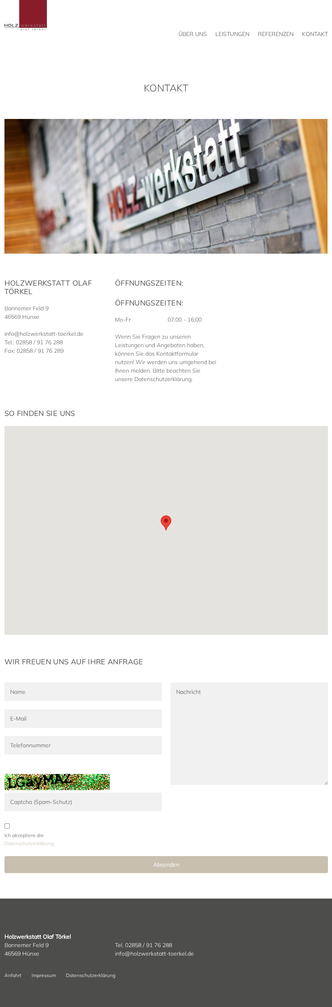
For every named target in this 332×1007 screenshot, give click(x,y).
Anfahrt (12, 975)
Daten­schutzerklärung (29, 843)
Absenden (166, 864)
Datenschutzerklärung (90, 975)
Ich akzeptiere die (24, 835)
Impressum (44, 975)
